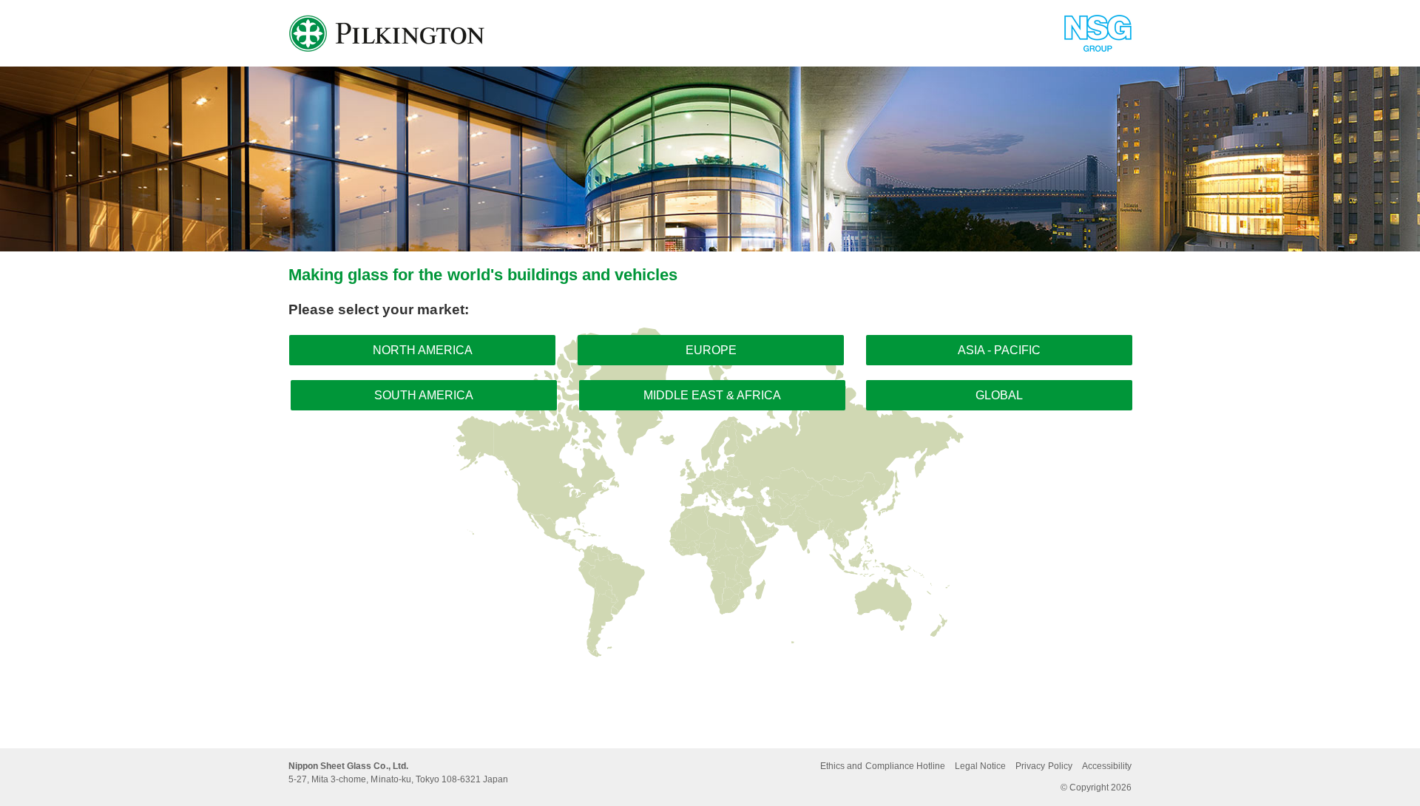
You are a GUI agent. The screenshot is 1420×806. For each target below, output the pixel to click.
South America (423, 395)
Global (999, 395)
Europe (711, 350)
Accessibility (1107, 766)
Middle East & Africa (712, 395)
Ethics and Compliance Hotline (882, 766)
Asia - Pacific (999, 350)
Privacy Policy (1043, 766)
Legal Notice (980, 766)
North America (423, 350)
